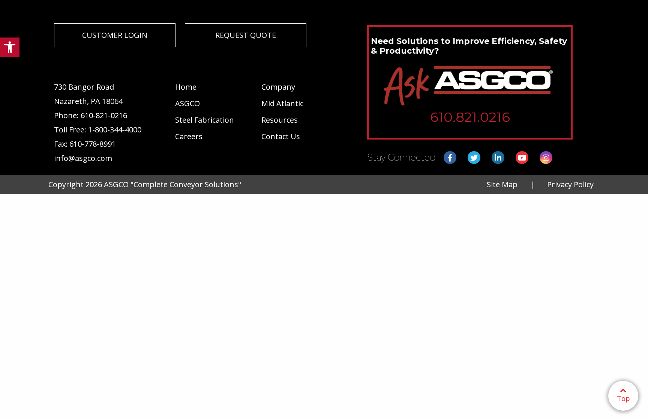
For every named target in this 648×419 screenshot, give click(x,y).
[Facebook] (450, 158)
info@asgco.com (83, 158)
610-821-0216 (104, 115)
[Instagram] (546, 158)
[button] (10, 47)
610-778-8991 (92, 144)
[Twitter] (474, 158)
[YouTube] (522, 158)
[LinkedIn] (498, 158)
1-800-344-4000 (114, 130)
